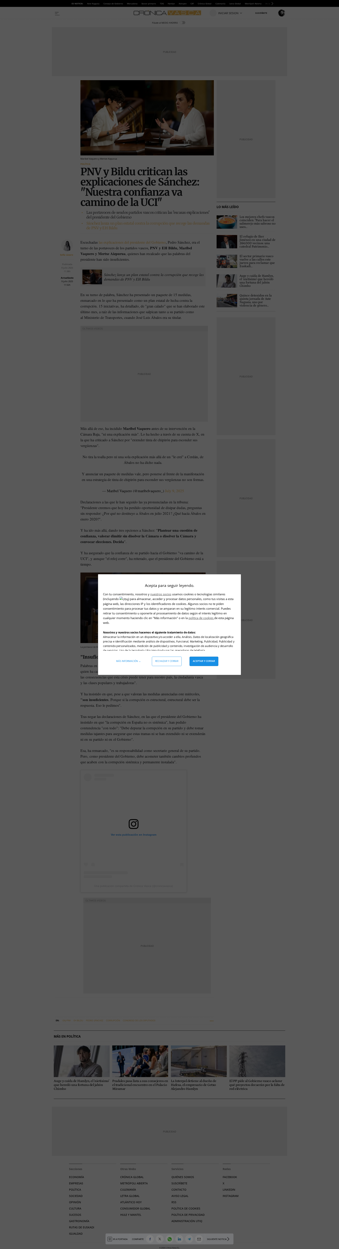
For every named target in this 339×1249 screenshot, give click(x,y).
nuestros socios (160, 594)
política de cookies (201, 618)
